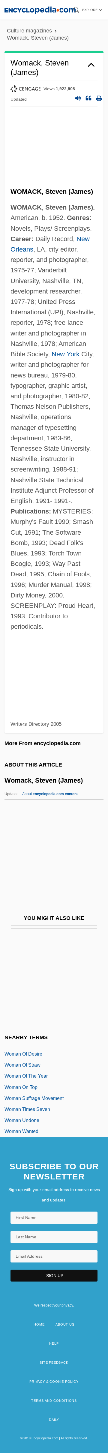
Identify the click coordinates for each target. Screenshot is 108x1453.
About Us (65, 1324)
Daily (54, 1419)
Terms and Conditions (54, 1400)
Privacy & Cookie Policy (53, 1381)
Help (53, 1343)
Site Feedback (54, 1362)
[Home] (40, 9)
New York (66, 354)
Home (39, 1324)
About (50, 794)
